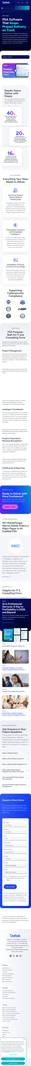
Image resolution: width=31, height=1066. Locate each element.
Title (5, 836)
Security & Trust (6, 1032)
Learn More (5, 576)
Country (6, 869)
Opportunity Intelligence (8, 973)
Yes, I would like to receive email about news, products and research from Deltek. (16, 878)
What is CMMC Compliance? (9, 1015)
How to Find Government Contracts (11, 1013)
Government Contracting (8, 998)
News (3, 1036)
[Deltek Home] (6, 2)
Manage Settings (13, 1054)
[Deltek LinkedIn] (10, 956)
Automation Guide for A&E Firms (13, 646)
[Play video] (15, 70)
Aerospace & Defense (7, 990)
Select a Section (7, 57)
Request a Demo (10, 507)
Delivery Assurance (7, 981)
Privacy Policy (7, 1051)
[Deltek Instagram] (20, 956)
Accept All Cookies (13, 1063)
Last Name (6, 829)
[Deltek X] (14, 956)
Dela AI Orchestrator (7, 970)
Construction (5, 994)
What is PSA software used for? (13, 758)
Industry (6, 862)
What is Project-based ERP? (9, 1009)
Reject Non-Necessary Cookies (13, 1059)
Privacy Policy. (22, 901)
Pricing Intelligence (7, 975)
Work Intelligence (6, 979)
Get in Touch (10, 887)
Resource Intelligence (7, 977)
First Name (6, 822)
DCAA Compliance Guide (8, 1017)
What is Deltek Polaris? (10, 753)
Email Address (7, 842)
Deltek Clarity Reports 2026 (9, 1007)
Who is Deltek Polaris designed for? (14, 764)
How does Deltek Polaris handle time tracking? (13, 778)
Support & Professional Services (13, 691)
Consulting (5, 996)
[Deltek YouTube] (17, 956)
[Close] (24, 1039)
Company (6, 856)
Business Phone (7, 849)
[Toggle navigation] (27, 2)
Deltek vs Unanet (6, 1021)
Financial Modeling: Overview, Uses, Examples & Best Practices (13, 668)
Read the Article (6, 622)
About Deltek (5, 1030)
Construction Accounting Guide (10, 1019)
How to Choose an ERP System (9, 1011)
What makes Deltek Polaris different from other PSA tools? (13, 770)
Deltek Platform (6, 968)
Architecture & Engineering (8, 992)
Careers (4, 1034)
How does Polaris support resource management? (14, 785)
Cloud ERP (4, 971)
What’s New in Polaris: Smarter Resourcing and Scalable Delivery (13, 714)
